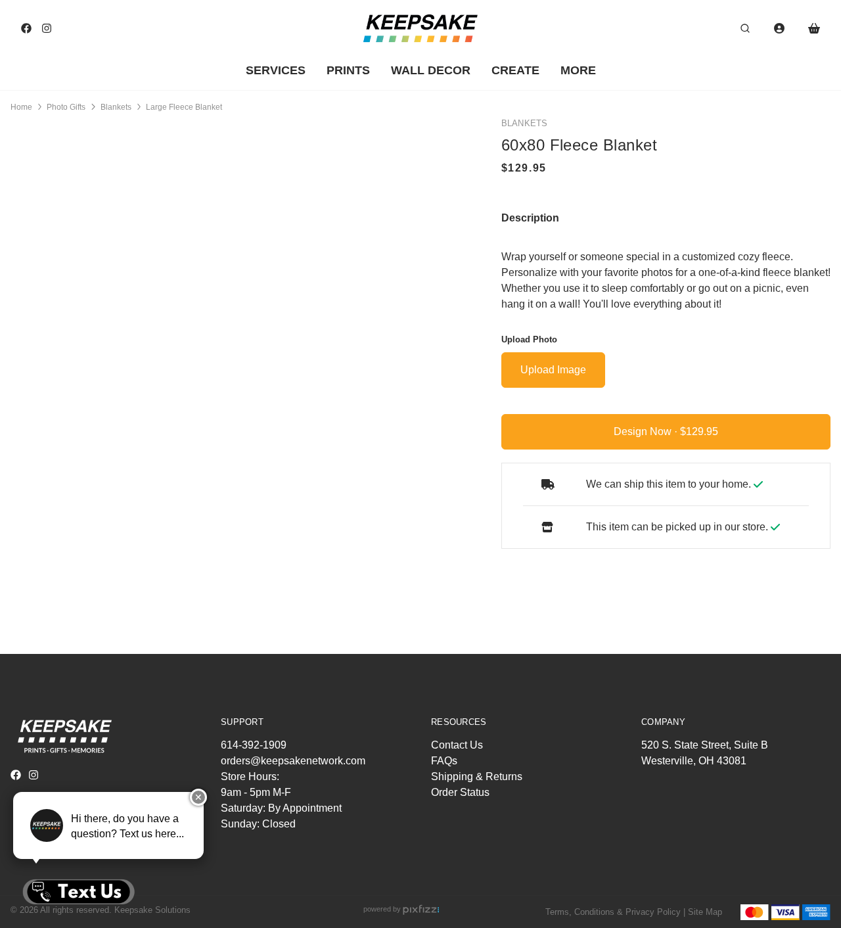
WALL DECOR (430, 70)
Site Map (705, 912)
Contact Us (457, 745)
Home (21, 107)
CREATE (515, 70)
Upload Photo (529, 339)
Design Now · (647, 431)
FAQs (444, 760)
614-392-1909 (253, 745)
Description (530, 217)
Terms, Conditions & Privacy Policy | (615, 912)
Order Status (460, 792)
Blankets (116, 107)
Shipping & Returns (476, 776)
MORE (578, 70)
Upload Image (553, 369)
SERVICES (276, 70)
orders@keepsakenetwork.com (293, 760)
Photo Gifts (66, 107)
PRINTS (348, 70)
